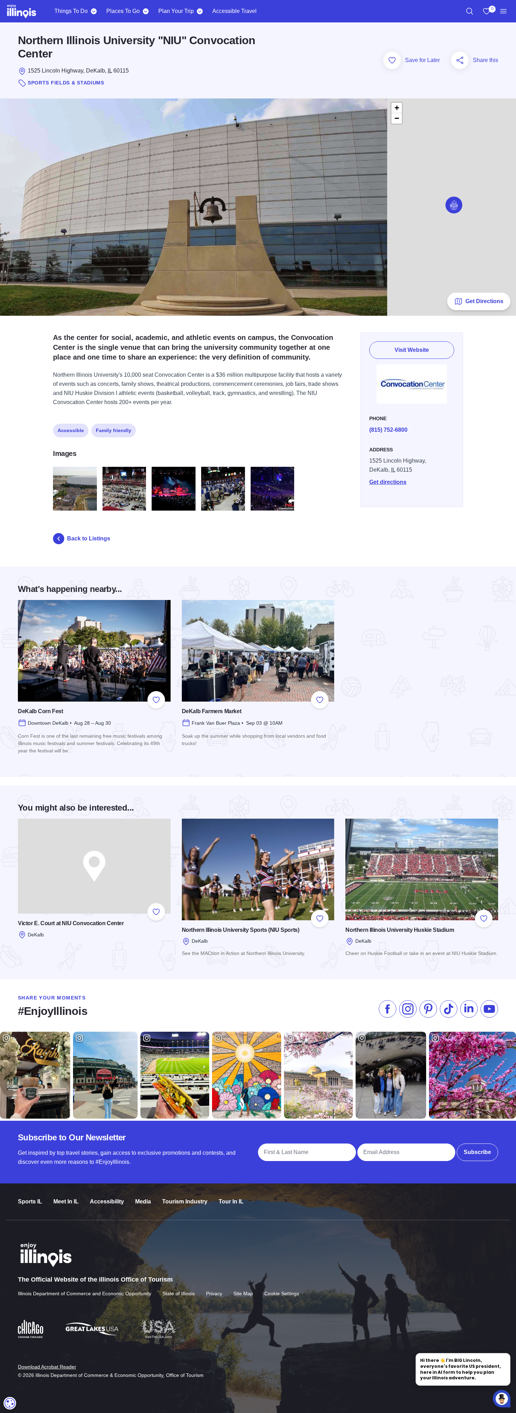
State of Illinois (179, 1293)
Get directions (387, 482)
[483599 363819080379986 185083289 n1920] (174, 489)
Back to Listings (88, 538)
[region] (469, 11)
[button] (453, 205)
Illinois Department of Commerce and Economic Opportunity (84, 1293)
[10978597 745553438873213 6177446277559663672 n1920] (273, 489)
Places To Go (123, 11)
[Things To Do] (93, 11)
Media (143, 1201)
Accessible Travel (234, 11)
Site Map (243, 1293)
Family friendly (113, 430)
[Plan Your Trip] (199, 11)
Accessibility (107, 1201)
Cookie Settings (281, 1293)
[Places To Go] (145, 11)
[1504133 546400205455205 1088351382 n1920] (223, 489)
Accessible (71, 430)
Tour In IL (231, 1201)
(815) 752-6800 (388, 430)
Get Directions (484, 301)
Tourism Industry (184, 1201)
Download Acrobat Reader (47, 1367)
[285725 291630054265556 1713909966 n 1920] (124, 489)
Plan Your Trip (176, 11)
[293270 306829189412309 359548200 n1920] (75, 489)
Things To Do (71, 11)
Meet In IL (66, 1201)
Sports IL (30, 1201)
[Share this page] (460, 60)
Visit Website (412, 350)
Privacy (214, 1293)
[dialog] (10, 1403)
